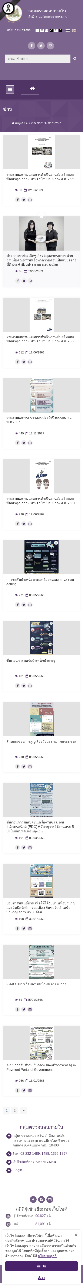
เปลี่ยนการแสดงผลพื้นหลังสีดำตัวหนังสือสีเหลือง (60, 30)
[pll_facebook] (18, 200)
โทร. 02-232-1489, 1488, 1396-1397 (40, 1153)
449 (19, 433)
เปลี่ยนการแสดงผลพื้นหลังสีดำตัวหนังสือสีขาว (51, 30)
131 (19, 676)
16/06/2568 (34, 352)
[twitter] (41, 46)
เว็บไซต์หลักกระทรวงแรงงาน (34, 1162)
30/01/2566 (34, 919)
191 (19, 838)
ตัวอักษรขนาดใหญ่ (46, 30)
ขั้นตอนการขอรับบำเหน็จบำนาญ (30, 660)
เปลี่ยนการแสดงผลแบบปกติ (56, 30)
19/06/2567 (34, 514)
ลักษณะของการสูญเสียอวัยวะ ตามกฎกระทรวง (41, 741)
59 (18, 999)
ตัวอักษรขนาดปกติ (37, 30)
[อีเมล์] (30, 200)
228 (19, 514)
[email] (50, 46)
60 (18, 190)
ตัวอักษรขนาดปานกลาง (42, 30)
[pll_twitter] (23, 200)
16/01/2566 (34, 1080)
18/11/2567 (34, 433)
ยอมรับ (41, 1266)
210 (19, 757)
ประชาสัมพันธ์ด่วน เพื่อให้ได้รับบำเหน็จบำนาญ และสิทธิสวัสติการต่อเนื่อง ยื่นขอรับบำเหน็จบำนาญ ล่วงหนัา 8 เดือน (41, 907)
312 (19, 352)
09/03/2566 (34, 838)
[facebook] (31, 46)
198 (19, 919)
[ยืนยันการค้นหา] (75, 59)
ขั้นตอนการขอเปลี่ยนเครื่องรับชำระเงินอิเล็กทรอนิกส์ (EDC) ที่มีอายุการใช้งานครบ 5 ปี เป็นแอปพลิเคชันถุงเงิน (40, 826)
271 (19, 595)
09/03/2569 (33, 271)
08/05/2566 (34, 595)
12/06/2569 (33, 190)
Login (18, 1170)
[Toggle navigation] (10, 89)
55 (18, 271)
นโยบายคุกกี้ (47, 1256)
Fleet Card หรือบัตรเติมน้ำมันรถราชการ (36, 984)
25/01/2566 (33, 999)
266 (19, 1080)
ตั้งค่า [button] (41, 1278)
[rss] (41, 1199)
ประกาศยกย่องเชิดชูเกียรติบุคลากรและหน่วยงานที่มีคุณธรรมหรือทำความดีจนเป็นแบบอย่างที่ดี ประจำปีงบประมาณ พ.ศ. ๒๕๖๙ (41, 260)
